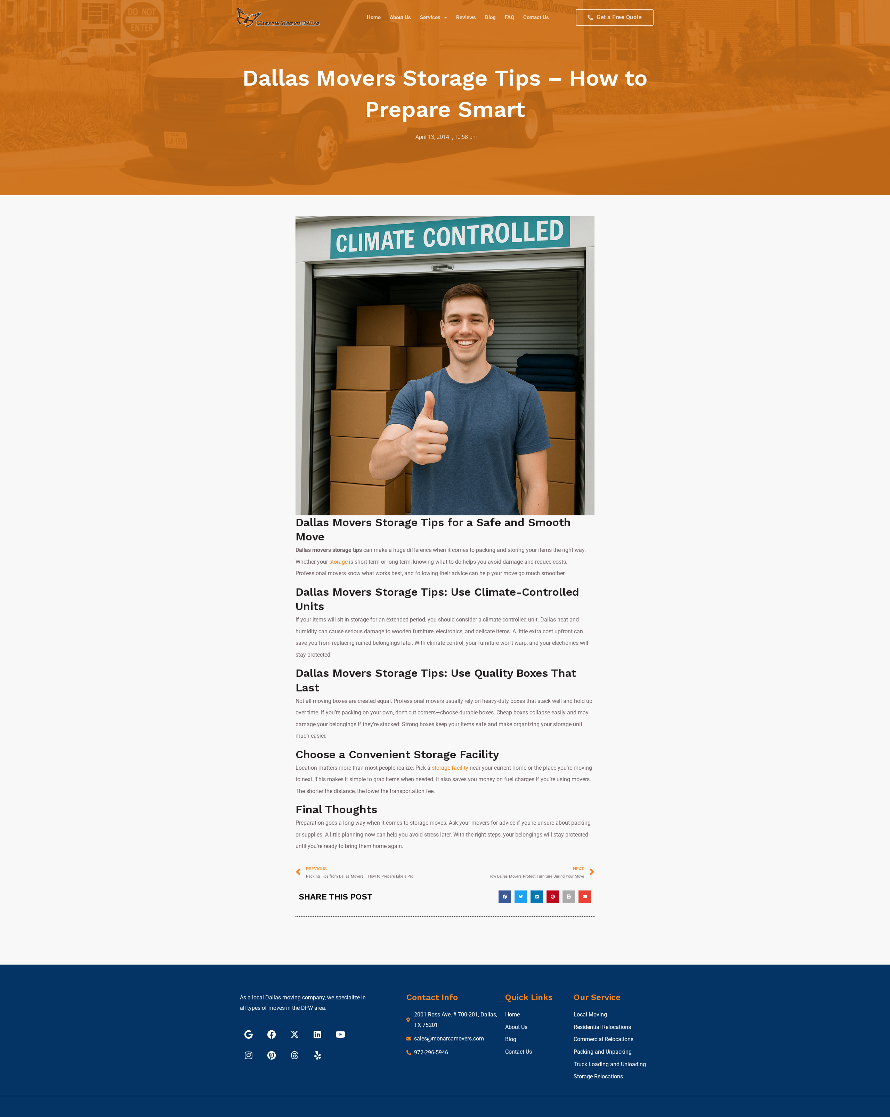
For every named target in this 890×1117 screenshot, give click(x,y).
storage (338, 561)
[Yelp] (317, 1055)
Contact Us (536, 17)
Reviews (466, 17)
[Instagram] (248, 1055)
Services (430, 17)
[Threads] (294, 1055)
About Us (400, 17)
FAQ (509, 17)
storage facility (450, 768)
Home (374, 17)
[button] (505, 896)
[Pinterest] (271, 1055)
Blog (490, 17)
